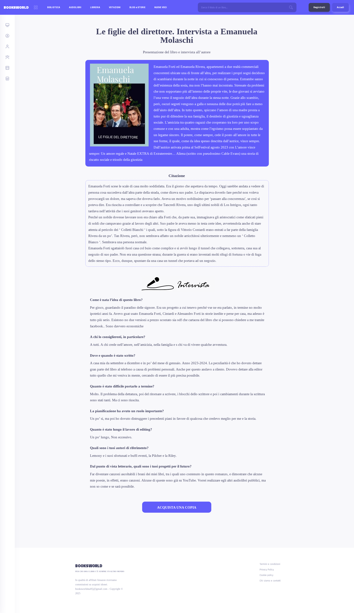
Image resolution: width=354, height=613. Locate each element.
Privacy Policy (267, 569)
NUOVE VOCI (160, 7)
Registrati (319, 7)
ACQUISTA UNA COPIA (176, 507)
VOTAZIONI (115, 7)
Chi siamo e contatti (270, 580)
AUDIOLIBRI (75, 7)
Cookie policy (266, 575)
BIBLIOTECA (53, 7)
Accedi (340, 7)
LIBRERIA (95, 7)
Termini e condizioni (270, 564)
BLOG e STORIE (137, 7)
